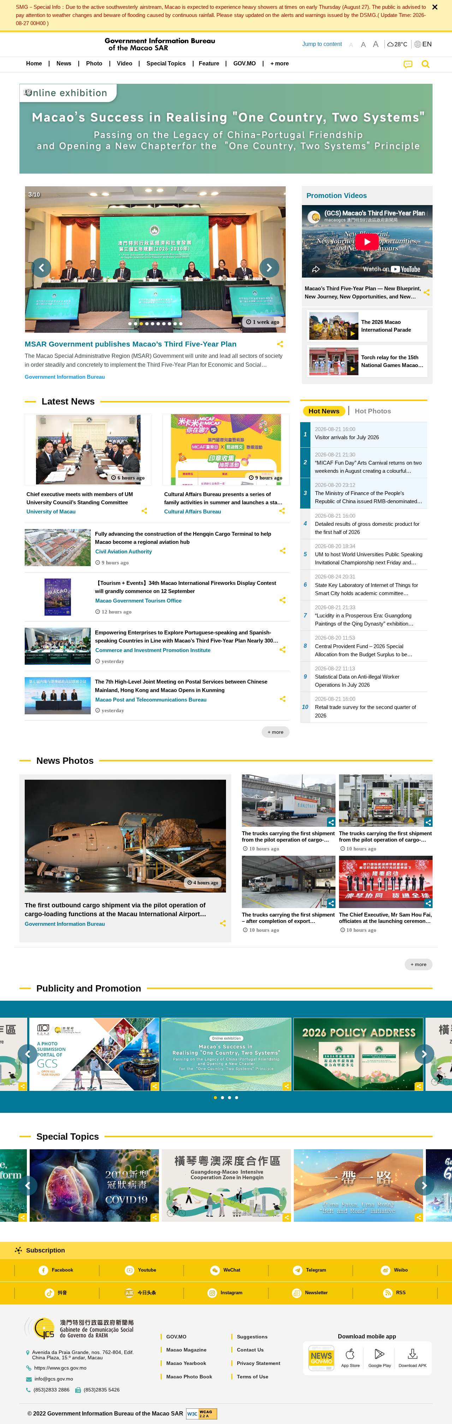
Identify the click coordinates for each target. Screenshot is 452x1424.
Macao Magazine (186, 1350)
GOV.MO (176, 1336)
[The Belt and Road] (358, 1185)
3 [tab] (229, 1098)
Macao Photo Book (189, 1376)
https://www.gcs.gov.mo (60, 1368)
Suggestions (252, 1336)
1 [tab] (215, 1098)
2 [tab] (222, 1098)
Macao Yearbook (186, 1363)
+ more (276, 732)
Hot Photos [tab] (373, 411)
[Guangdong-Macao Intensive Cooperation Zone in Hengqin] (226, 1185)
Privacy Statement (258, 1363)
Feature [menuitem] (209, 63)
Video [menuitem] (124, 63)
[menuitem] (64, 63)
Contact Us (250, 1350)
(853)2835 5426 (102, 1390)
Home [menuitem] (34, 63)
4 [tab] (236, 1098)
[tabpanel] (226, 1054)
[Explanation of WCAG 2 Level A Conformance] (201, 1414)
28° (401, 44)
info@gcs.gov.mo (54, 1379)
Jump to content (322, 44)
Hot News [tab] (324, 411)
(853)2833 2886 (52, 1390)
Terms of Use (252, 1376)
